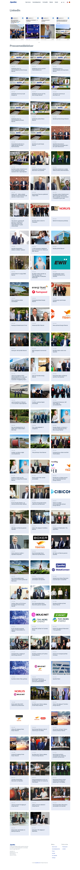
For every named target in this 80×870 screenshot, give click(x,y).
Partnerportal (64, 846)
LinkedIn (64, 848)
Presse (53, 851)
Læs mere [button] (12, 23)
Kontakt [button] (56, 2)
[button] (10, 29)
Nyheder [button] (51, 2)
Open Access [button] (28, 2)
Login (63, 2)
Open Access (54, 846)
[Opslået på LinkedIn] (22, 18)
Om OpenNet (54, 855)
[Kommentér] (14, 39)
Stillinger (53, 857)
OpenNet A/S (37, 862)
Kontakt (53, 853)
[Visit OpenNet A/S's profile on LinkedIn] (12, 18)
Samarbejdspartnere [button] (37, 2)
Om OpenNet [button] (45, 2)
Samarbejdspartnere (56, 848)
